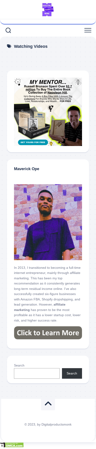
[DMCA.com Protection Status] (12, 446)
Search (19, 365)
